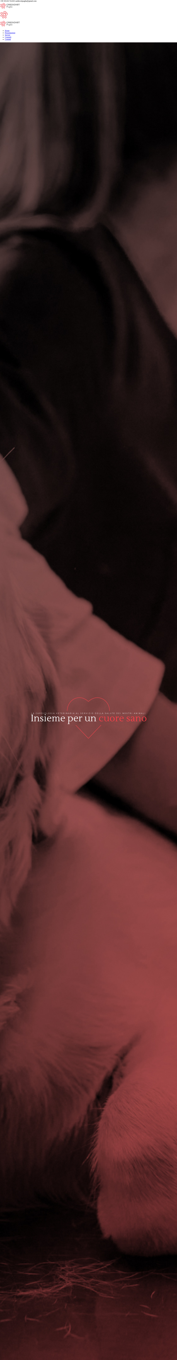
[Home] (10, 9)
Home (7, 31)
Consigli (8, 37)
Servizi (7, 35)
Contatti (8, 39)
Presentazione (10, 33)
